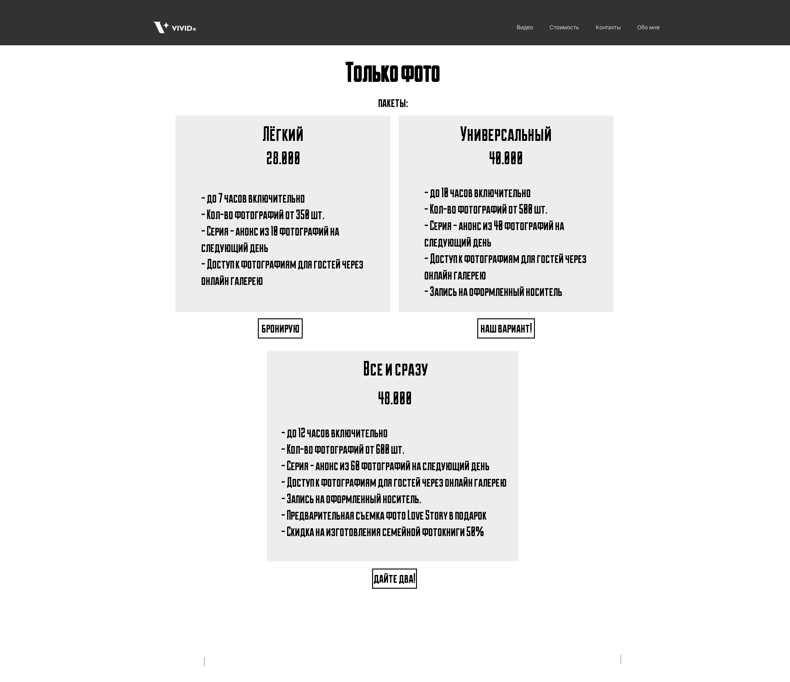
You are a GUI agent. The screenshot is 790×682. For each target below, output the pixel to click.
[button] (280, 328)
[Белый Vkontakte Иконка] (632, 660)
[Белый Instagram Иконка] (649, 660)
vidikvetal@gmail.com (237, 661)
